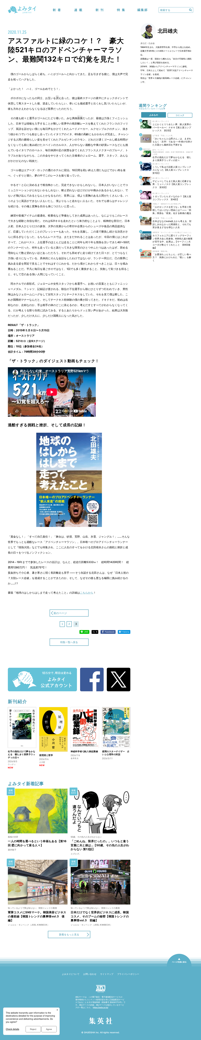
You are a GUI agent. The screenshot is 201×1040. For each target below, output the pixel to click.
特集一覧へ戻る (69, 642)
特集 (121, 10)
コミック (180, 115)
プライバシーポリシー (128, 974)
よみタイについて (70, 974)
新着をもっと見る (69, 934)
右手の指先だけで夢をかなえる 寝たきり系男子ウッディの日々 (21, 754)
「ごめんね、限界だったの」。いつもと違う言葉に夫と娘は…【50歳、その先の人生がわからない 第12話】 (100, 845)
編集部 (142, 10)
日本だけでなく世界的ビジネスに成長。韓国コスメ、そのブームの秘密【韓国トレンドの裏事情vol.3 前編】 (100, 916)
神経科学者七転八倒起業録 (84, 751)
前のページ (60, 613)
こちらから (86, 592)
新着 (57, 10)
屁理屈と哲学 (46, 755)
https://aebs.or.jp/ (100, 1007)
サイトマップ (106, 974)
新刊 (100, 10)
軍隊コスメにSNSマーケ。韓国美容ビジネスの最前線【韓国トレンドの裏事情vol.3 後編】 (37, 916)
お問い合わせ (89, 974)
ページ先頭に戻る (179, 966)
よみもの (153, 115)
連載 (78, 10)
